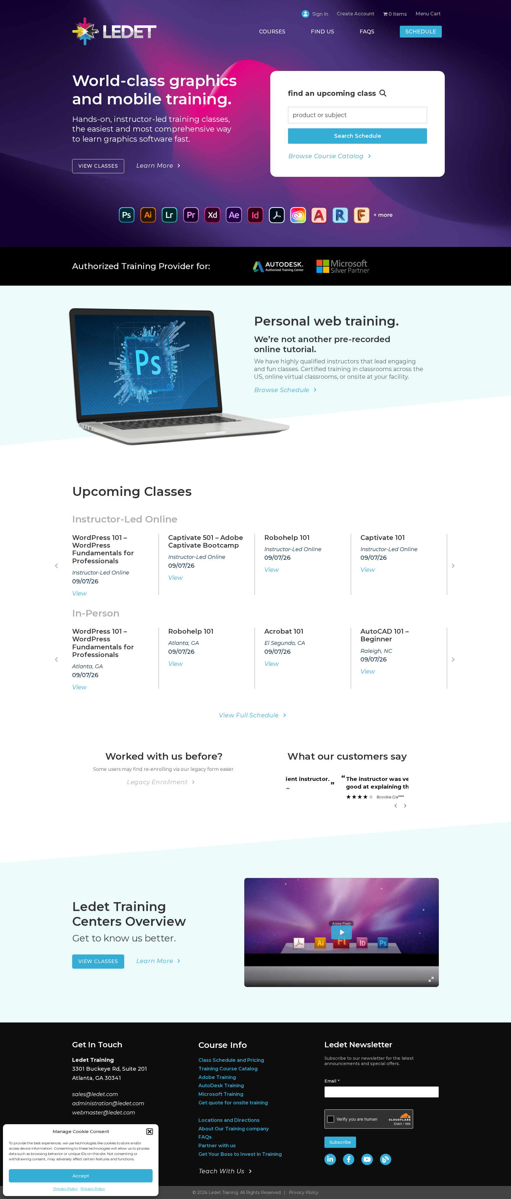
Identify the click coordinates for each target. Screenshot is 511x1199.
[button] (150, 1132)
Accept (80, 1176)
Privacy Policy (66, 1188)
